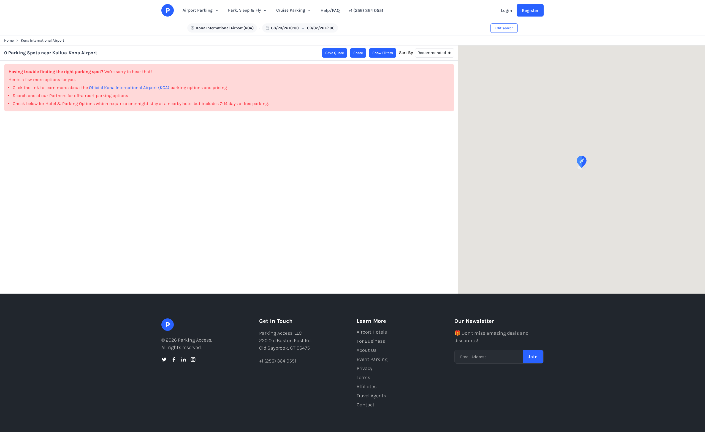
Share (358, 53)
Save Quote (334, 53)
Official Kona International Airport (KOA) (129, 87)
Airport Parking (198, 10)
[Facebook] (174, 359)
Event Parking (372, 359)
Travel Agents (371, 396)
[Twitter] (164, 359)
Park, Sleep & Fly (244, 10)
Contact (366, 405)
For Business (371, 341)
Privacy (364, 368)
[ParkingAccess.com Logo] (167, 10)
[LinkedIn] (183, 359)
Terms (363, 377)
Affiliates (366, 386)
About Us (366, 350)
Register (530, 10)
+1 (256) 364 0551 (366, 10)
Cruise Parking (290, 10)
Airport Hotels (372, 332)
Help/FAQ (330, 10)
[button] (582, 163)
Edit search (504, 28)
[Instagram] (193, 359)
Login (506, 10)
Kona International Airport (42, 40)
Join (533, 356)
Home (9, 40)
